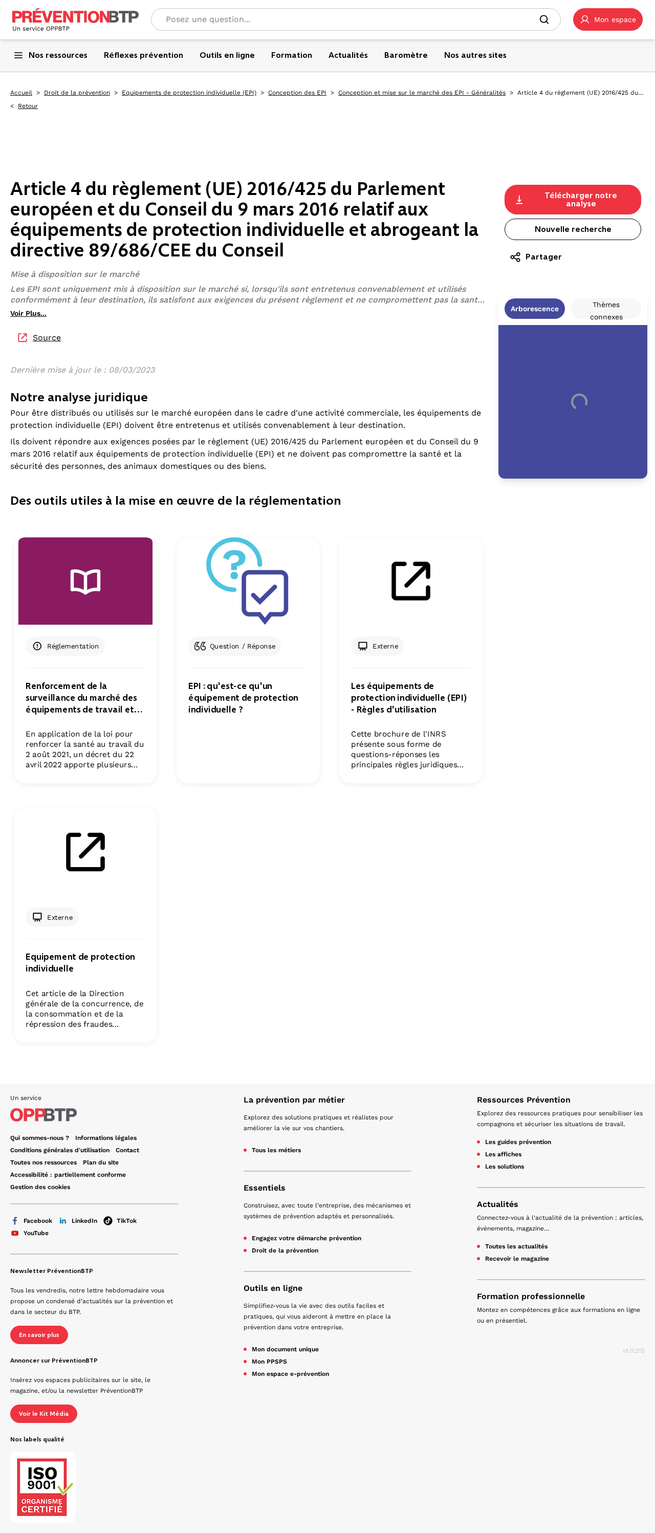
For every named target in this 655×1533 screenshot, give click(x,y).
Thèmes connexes (606, 309)
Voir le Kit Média (44, 1413)
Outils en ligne (273, 1288)
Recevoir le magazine (517, 1258)
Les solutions (504, 1166)
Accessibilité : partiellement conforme (68, 1174)
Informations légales (106, 1137)
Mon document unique (285, 1349)
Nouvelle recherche (573, 229)
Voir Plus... (28, 313)
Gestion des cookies (40, 1187)
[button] (608, 19)
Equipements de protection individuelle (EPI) (189, 93)
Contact (127, 1150)
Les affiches (503, 1154)
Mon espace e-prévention (290, 1373)
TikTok (127, 1220)
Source (47, 337)
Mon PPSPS (269, 1361)
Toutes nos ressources (43, 1162)
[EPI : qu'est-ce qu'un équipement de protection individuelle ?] (248, 581)
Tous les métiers (276, 1150)
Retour (28, 106)
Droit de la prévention (77, 93)
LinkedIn (84, 1220)
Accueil (21, 93)
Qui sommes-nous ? (39, 1137)
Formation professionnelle (531, 1296)
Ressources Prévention (524, 1100)
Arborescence (535, 309)
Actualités (497, 1204)
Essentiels (265, 1188)
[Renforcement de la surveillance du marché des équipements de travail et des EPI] (85, 581)
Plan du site (101, 1162)
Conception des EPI (297, 93)
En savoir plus (39, 1335)
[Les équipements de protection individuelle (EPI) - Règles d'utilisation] (410, 581)
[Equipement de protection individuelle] (85, 852)
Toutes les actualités (516, 1246)
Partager (544, 257)
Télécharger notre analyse (580, 199)
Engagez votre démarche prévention (306, 1238)
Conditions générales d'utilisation (60, 1150)
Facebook (38, 1220)
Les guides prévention (518, 1142)
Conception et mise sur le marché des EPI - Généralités (422, 93)
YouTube (36, 1233)
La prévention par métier (294, 1100)
